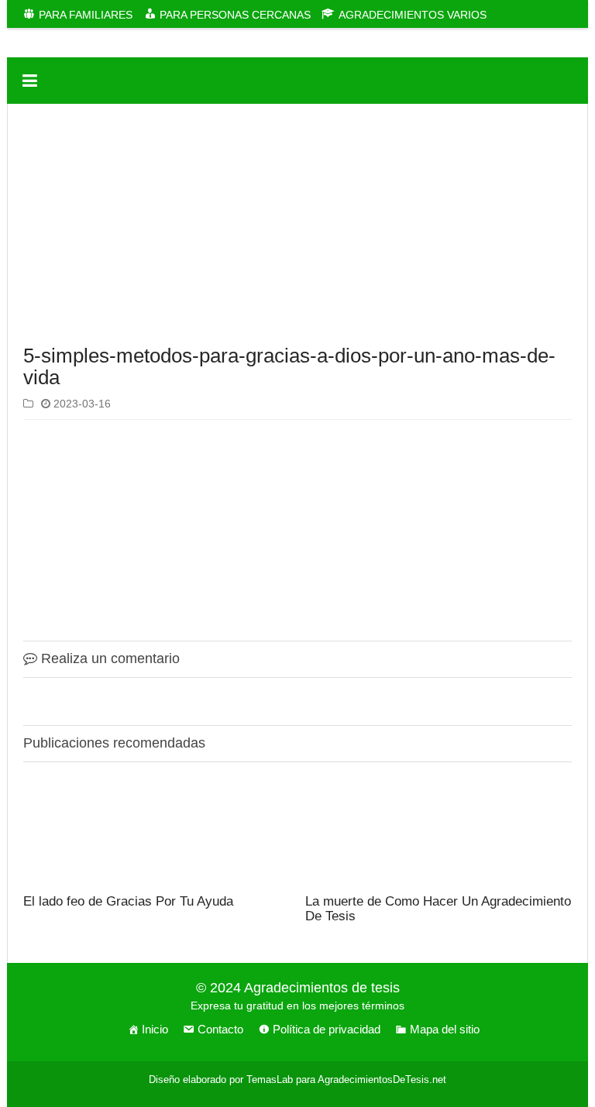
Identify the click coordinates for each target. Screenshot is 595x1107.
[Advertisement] (297, 227)
